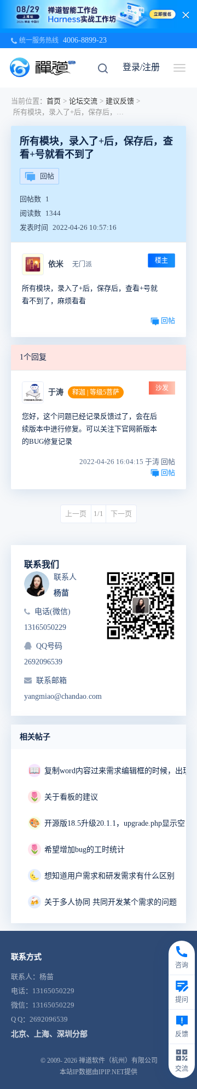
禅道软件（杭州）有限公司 (118, 1060)
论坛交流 (83, 101)
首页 (54, 101)
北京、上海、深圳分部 (49, 1034)
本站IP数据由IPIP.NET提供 (98, 1072)
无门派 (82, 264)
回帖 (47, 176)
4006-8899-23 (85, 40)
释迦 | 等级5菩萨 (95, 392)
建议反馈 (120, 101)
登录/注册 (141, 67)
